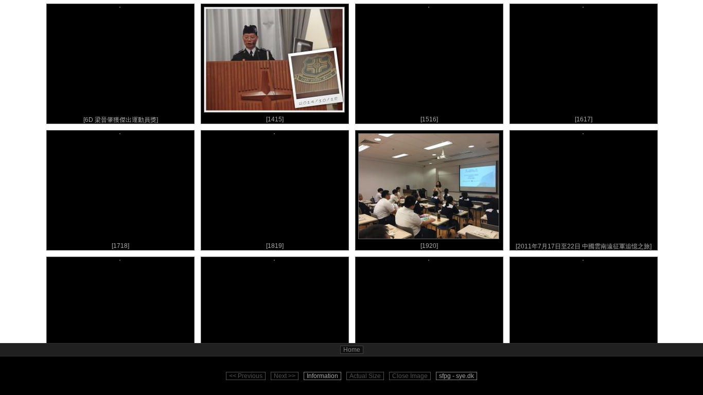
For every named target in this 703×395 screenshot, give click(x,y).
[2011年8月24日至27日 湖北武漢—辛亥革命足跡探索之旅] (275, 373)
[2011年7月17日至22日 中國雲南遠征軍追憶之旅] (584, 246)
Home (351, 349)
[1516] (429, 119)
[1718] (120, 245)
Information (322, 376)
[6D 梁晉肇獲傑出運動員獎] (120, 119)
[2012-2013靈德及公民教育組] (429, 372)
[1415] (275, 119)
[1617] (583, 119)
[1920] (429, 245)
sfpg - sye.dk (456, 376)
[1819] (275, 245)
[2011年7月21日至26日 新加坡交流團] (120, 372)
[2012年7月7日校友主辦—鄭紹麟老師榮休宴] (583, 372)
